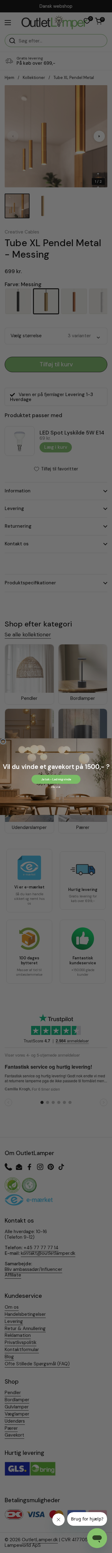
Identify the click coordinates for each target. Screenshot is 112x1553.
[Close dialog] (3, 741)
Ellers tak (56, 787)
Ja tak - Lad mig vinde (56, 779)
